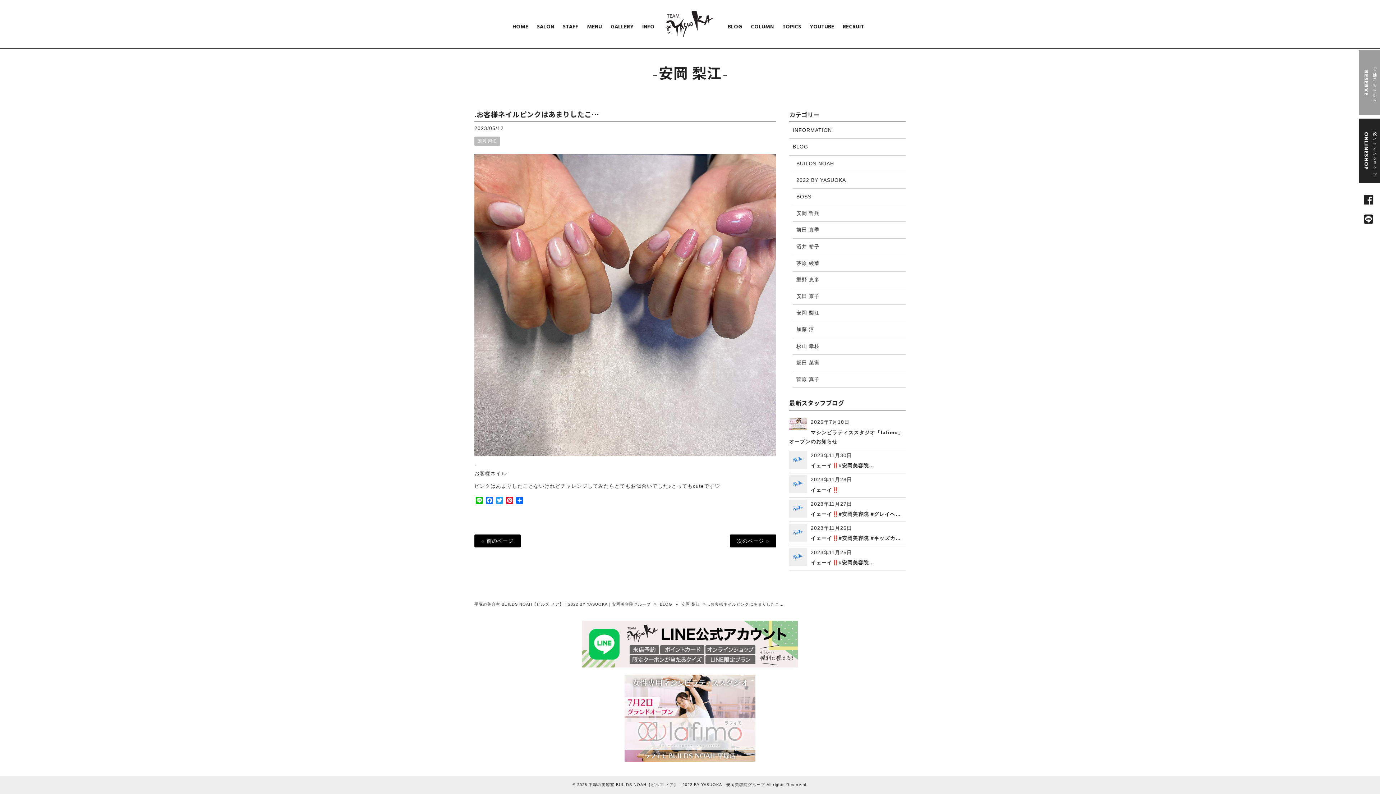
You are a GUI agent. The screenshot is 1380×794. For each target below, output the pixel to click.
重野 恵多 (808, 280)
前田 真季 (808, 230)
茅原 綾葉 (808, 263)
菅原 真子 (808, 379)
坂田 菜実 (808, 363)
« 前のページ (498, 541)
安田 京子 (808, 296)
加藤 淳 (805, 329)
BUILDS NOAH (815, 163)
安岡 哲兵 (808, 213)
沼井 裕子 (808, 246)
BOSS (803, 196)
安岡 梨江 (487, 141)
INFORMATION (812, 130)
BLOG (800, 147)
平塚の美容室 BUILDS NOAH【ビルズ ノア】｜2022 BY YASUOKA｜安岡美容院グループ (562, 604)
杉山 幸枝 (808, 346)
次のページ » (753, 541)
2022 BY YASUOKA (821, 180)
